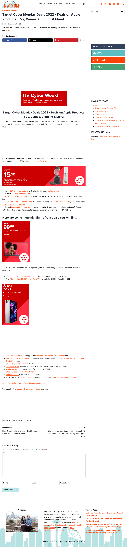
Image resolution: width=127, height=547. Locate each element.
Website (63, 483)
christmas (6, 420)
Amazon (98, 53)
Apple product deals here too (64, 377)
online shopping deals (58, 525)
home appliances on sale (21, 207)
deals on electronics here (21, 194)
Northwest (100, 60)
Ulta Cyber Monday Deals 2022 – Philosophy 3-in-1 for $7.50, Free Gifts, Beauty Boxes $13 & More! (67, 432)
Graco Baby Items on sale (16, 364)
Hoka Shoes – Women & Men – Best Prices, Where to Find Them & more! (19, 431)
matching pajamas (55, 191)
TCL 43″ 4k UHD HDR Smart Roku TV (24, 279)
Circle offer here (46, 161)
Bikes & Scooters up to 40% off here (20, 372)
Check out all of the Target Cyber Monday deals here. (23, 383)
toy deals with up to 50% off (13, 204)
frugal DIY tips (58, 530)
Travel (67, 4)
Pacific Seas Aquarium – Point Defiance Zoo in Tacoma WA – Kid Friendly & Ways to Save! (103, 531)
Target (16, 10)
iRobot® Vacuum (12, 375)
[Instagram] (110, 4)
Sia (5, 24)
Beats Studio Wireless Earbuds (18, 358)
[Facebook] (101, 4)
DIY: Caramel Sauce (102, 114)
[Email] (118, 4)
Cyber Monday (7, 10)
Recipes (50, 4)
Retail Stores (102, 46)
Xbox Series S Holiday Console (17, 196)
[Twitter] (106, 4)
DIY (55, 4)
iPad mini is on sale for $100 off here (50, 356)
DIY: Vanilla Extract (102, 111)
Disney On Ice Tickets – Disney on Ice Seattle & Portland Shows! (104, 520)
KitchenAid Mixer (12, 367)
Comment (7, 452)
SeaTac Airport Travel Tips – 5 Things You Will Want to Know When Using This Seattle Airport (104, 525)
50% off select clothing (18, 191)
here (9, 30)
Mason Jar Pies (101, 105)
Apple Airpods (28, 377)
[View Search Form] (123, 4)
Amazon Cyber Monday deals (28, 389)
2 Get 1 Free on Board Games (20, 202)
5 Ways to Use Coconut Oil (105, 108)
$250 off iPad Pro (13, 356)
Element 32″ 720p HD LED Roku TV (24, 276)
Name (6, 483)
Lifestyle (42, 4)
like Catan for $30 (62, 202)
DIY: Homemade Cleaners (105, 117)
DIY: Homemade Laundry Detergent (109, 126)
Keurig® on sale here (14, 369)
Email (34, 483)
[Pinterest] (114, 4)
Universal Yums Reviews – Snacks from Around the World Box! (104, 514)
